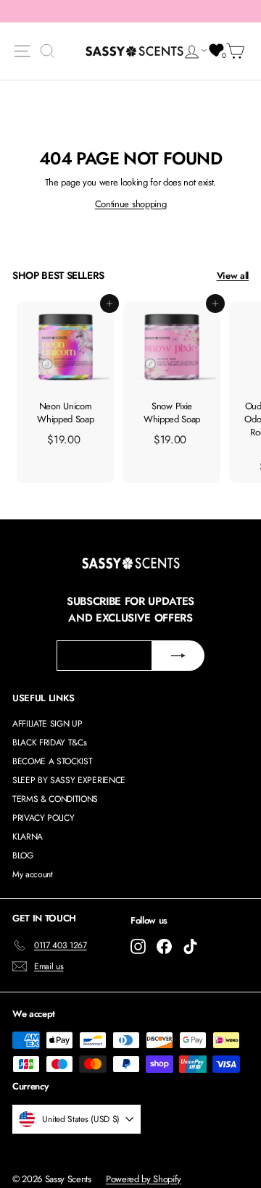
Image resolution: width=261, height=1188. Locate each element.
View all (233, 276)
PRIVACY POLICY (43, 817)
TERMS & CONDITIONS (55, 799)
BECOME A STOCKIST (52, 761)
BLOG (22, 855)
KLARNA (27, 836)
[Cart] (237, 51)
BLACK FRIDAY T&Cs (49, 742)
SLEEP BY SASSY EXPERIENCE (68, 780)
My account (32, 874)
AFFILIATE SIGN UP (47, 723)
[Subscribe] (178, 655)
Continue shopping (130, 204)
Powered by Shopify (143, 1179)
